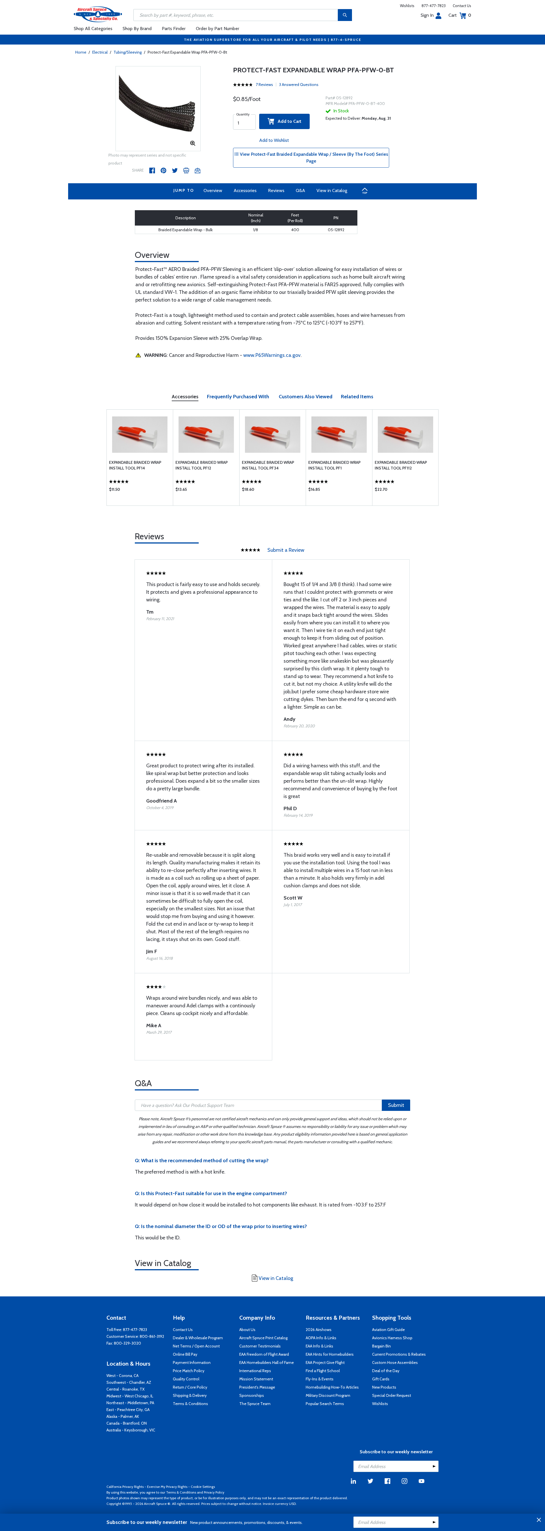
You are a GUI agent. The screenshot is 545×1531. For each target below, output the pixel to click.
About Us (247, 1329)
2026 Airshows (319, 1329)
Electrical (100, 52)
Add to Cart (287, 121)
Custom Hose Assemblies (395, 1362)
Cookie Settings (203, 1486)
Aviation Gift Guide (388, 1329)
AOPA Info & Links (321, 1337)
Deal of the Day (385, 1370)
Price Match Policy (188, 1370)
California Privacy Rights (125, 1486)
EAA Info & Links (319, 1346)
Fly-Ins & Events (320, 1379)
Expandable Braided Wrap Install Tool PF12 (201, 465)
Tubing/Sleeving (128, 52)
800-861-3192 (152, 1336)
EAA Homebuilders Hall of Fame (266, 1362)
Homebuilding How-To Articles (332, 1387)
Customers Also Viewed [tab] (305, 396)
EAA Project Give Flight (325, 1362)
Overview (213, 190)
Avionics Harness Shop (392, 1337)
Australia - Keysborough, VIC (130, 1430)
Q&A (300, 190)
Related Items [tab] (357, 396)
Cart (459, 15)
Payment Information (192, 1362)
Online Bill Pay (185, 1354)
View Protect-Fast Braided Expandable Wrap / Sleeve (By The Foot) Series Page (313, 157)
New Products (384, 1387)
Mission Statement (256, 1379)
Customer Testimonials (260, 1346)
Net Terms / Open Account (196, 1346)
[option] (158, 108)
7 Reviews (264, 85)
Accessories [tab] (185, 396)
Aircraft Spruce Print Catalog (263, 1337)
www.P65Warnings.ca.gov (272, 355)
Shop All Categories (93, 28)
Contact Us (462, 5)
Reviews (276, 190)
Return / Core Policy (190, 1387)
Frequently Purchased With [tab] (238, 396)
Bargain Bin (381, 1346)
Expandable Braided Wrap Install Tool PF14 (135, 465)
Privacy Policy (214, 1492)
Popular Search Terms (325, 1403)
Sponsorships (251, 1395)
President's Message (257, 1387)
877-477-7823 (434, 5)
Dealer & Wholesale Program (198, 1337)
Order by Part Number (217, 28)
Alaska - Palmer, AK (122, 1416)
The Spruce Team (255, 1403)
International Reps (255, 1370)
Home (80, 52)
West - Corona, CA (122, 1375)
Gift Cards (380, 1379)
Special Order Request (391, 1395)
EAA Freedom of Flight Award (264, 1354)
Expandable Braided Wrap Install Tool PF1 (334, 465)
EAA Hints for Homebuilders (330, 1354)
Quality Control (186, 1379)
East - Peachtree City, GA (128, 1409)
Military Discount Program (328, 1395)
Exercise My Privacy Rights (167, 1486)
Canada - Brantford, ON (126, 1423)
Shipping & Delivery (190, 1395)
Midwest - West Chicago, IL (129, 1396)
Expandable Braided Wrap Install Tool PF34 (268, 465)
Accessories (245, 190)
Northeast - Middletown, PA (130, 1402)
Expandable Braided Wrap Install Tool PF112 (401, 465)
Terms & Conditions (190, 1403)
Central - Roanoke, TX (125, 1389)
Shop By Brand (137, 28)
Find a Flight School (323, 1370)
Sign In (427, 15)
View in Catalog (331, 190)
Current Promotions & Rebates (399, 1354)
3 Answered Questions (298, 85)
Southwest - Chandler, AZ (128, 1382)
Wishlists (407, 5)
